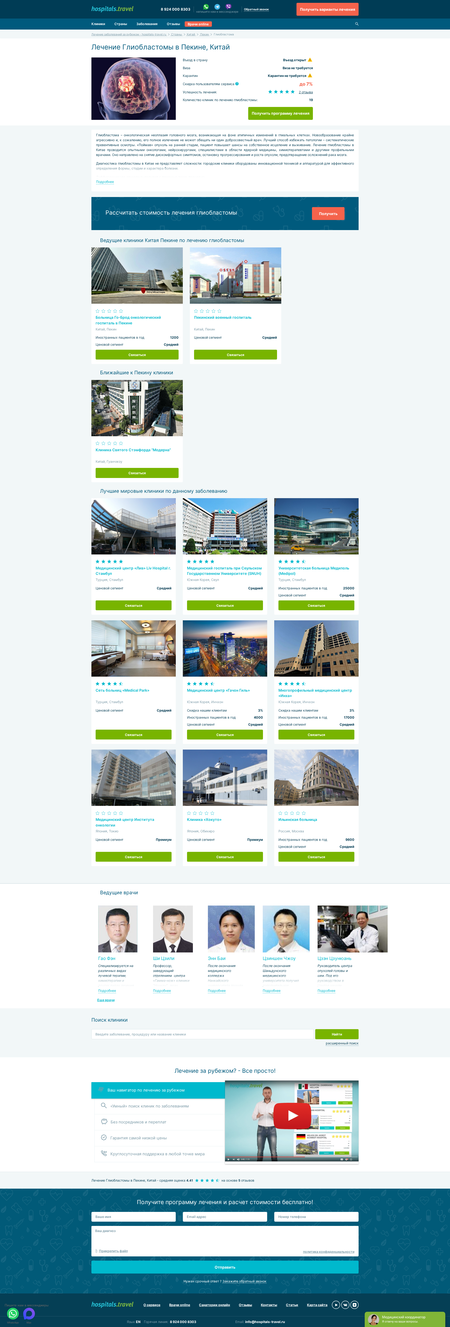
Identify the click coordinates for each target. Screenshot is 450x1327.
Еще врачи (106, 1000)
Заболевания (147, 24)
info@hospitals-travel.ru (265, 1322)
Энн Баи (216, 958)
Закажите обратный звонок (244, 1281)
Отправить (225, 1267)
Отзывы (173, 24)
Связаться (137, 355)
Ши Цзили (163, 958)
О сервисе (151, 1305)
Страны (120, 24)
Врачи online (198, 24)
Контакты (269, 1305)
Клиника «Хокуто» (204, 819)
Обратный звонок (256, 9)
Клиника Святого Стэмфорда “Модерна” (133, 450)
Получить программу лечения (280, 113)
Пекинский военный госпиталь (222, 317)
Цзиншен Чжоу (279, 958)
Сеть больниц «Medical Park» (122, 690)
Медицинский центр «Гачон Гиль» (218, 690)
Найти (337, 1034)
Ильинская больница (297, 819)
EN (138, 1322)
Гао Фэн (106, 958)
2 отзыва (306, 92)
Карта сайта (317, 1305)
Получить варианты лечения (327, 9)
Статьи (292, 1305)
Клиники (98, 24)
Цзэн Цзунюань (335, 958)
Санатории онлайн (214, 1305)
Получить (328, 213)
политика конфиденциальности (328, 1252)
